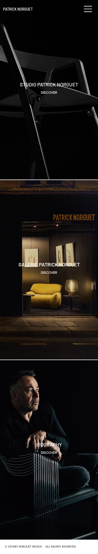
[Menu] (88, 9)
